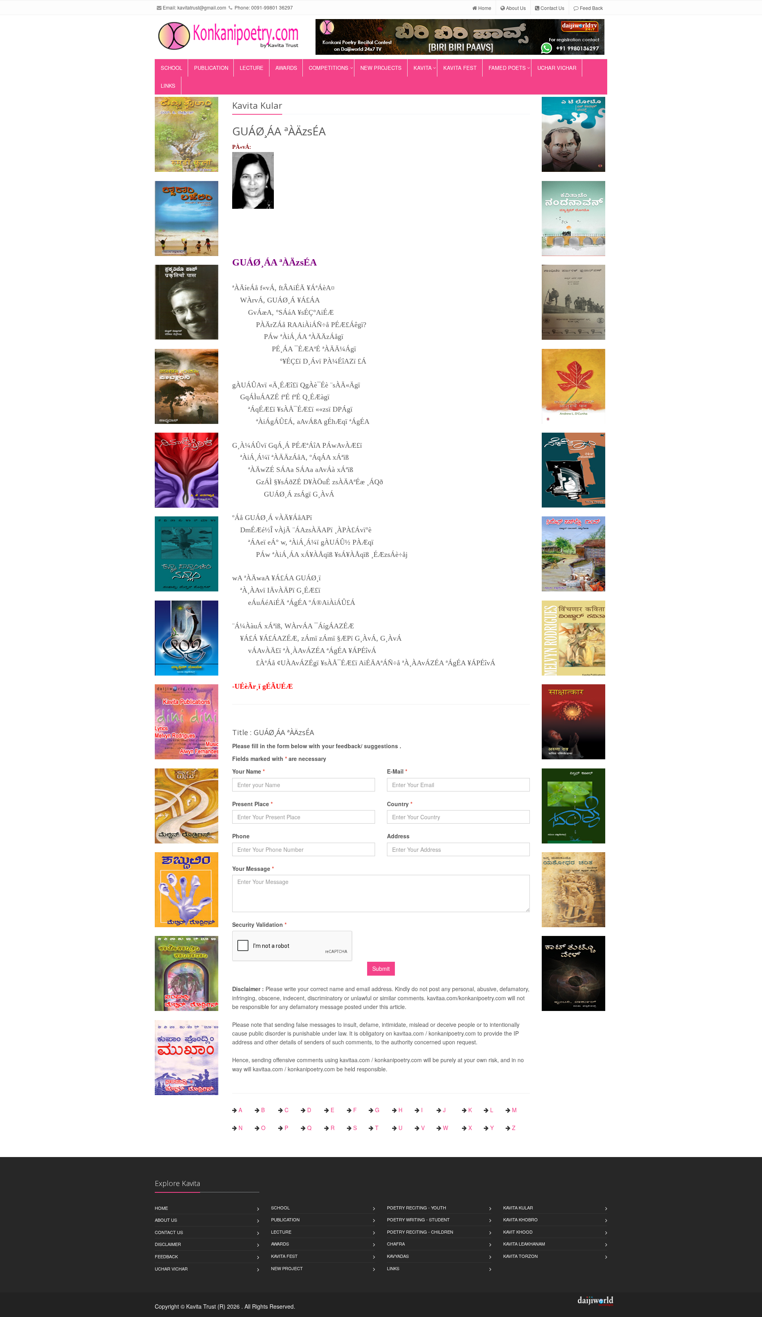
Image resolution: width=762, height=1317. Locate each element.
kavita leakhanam (524, 1243)
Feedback (166, 1256)
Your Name (248, 771)
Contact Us (551, 7)
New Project (287, 1268)
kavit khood (518, 1231)
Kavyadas (398, 1256)
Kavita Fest (460, 67)
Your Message (253, 868)
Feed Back (591, 7)
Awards (286, 67)
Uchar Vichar (556, 67)
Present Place (252, 804)
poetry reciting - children (420, 1231)
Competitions (328, 67)
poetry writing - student (418, 1219)
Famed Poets (507, 67)
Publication (211, 67)
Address (398, 836)
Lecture (252, 67)
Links (168, 85)
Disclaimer (168, 1244)
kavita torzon (520, 1256)
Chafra (396, 1243)
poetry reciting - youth (416, 1207)
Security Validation (259, 924)
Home (484, 7)
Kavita (423, 67)
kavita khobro (520, 1219)
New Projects (381, 67)
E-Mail (397, 771)
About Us (515, 7)
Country (399, 804)
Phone (241, 836)
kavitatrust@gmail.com (201, 7)
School (171, 67)
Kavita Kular (518, 1207)
